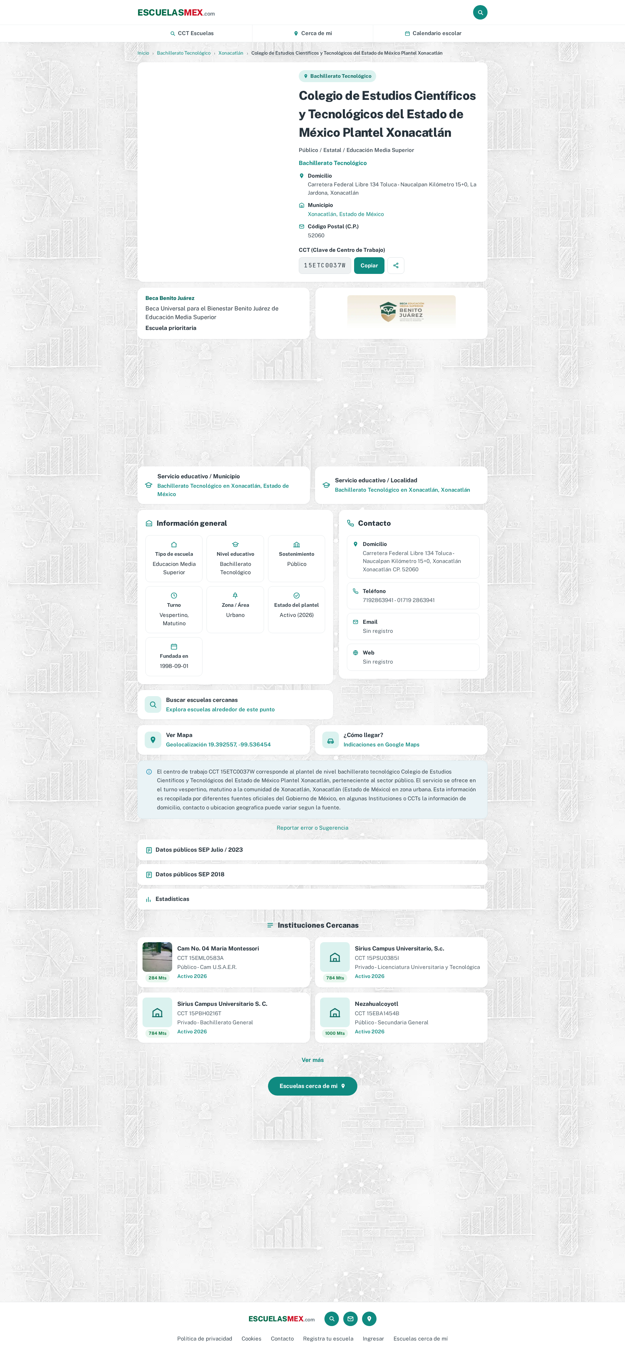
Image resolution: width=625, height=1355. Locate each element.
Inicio (143, 53)
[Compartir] (395, 265)
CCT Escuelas (196, 33)
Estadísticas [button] (172, 898)
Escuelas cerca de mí (421, 1338)
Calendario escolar (437, 33)
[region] (217, 172)
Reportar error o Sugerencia (312, 828)
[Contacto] (350, 1319)
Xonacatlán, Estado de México (346, 214)
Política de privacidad (204, 1338)
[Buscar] (480, 12)
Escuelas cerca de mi (308, 1086)
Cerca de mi (316, 33)
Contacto (282, 1338)
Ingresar (373, 1338)
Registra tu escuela (328, 1338)
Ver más (313, 1060)
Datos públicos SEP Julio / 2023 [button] (199, 849)
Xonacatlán (230, 53)
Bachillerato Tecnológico (184, 53)
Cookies (252, 1338)
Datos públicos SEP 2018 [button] (190, 874)
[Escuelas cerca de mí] (369, 1319)
